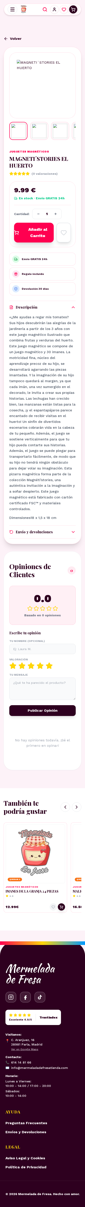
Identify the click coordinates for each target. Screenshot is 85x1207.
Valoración (18, 659)
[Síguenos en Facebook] (25, 997)
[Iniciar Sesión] (54, 9)
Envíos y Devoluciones (25, 1132)
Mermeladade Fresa (29, 974)
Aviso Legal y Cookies (25, 1158)
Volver (16, 38)
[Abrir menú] (12, 9)
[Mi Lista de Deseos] (64, 9)
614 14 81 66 (18, 1062)
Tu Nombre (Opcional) (27, 641)
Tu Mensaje (18, 674)
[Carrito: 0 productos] (73, 9)
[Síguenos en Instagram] (10, 997)
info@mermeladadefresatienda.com (36, 1068)
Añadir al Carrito (37, 232)
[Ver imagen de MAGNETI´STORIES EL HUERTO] (18, 131)
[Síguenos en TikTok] (39, 997)
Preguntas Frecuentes (26, 1123)
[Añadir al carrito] (61, 907)
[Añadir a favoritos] (63, 232)
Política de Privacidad (25, 1167)
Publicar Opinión (43, 710)
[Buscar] (45, 9)
